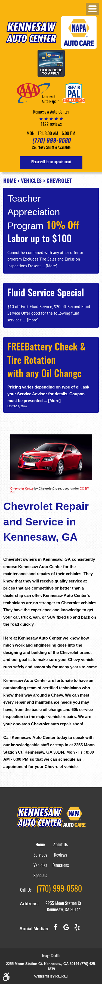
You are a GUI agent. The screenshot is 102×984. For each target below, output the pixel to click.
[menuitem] (40, 848)
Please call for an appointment (51, 162)
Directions (60, 865)
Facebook (55, 929)
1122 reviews (51, 124)
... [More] (49, 265)
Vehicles (31, 181)
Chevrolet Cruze (21, 488)
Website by (51, 976)
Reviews (60, 855)
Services (40, 855)
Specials (40, 876)
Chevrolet (59, 181)
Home (9, 181)
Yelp (77, 929)
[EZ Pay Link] (51, 64)
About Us (60, 845)
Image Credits (51, 956)
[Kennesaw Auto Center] (31, 32)
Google (66, 929)
